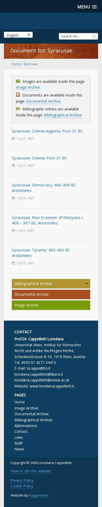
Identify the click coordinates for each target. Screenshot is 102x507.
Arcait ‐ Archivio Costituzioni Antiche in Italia (51, 20)
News (19, 448)
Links (18, 437)
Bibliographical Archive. (63, 114)
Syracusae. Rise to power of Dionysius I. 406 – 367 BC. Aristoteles (48, 220)
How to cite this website (30, 470)
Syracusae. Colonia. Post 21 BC (39, 157)
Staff (18, 443)
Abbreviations (25, 425)
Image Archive (26, 305)
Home (16, 64)
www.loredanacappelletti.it (52, 386)
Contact (21, 431)
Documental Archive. (43, 101)
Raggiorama (38, 495)
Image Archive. (28, 87)
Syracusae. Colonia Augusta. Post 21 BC (47, 130)
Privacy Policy (21, 480)
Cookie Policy (21, 485)
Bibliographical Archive (33, 283)
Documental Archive (31, 294)
